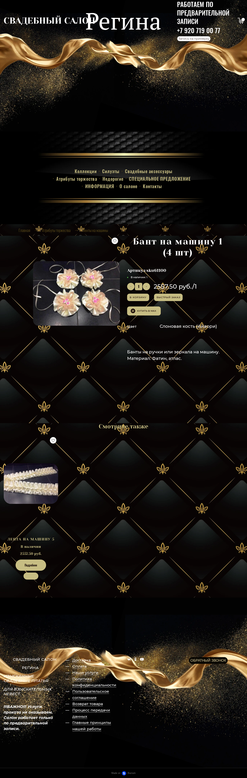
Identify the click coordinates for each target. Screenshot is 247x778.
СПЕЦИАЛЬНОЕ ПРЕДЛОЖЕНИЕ (160, 178)
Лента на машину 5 (30, 539)
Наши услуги (85, 672)
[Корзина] (240, 21)
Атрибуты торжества (76, 178)
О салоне (128, 186)
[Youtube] (142, 659)
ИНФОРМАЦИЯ (99, 186)
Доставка (81, 660)
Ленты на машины (95, 230)
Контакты (152, 186)
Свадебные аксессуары (149, 171)
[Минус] (131, 286)
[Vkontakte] (129, 659)
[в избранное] (115, 241)
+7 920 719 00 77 (198, 30)
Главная (24, 230)
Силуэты (111, 171)
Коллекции (86, 171)
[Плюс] (146, 286)
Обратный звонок (208, 660)
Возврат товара (87, 704)
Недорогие (113, 178)
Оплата (79, 666)
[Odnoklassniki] (135, 659)
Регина (123, 21)
